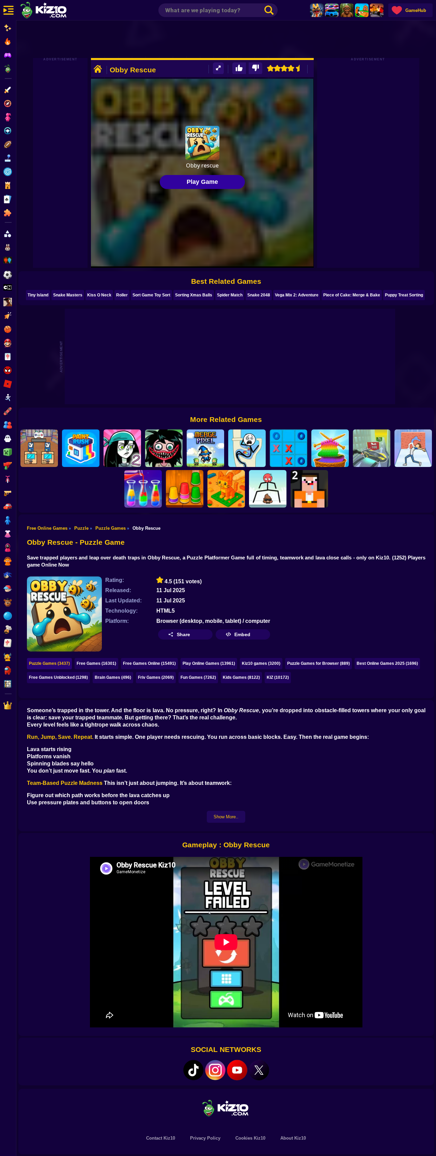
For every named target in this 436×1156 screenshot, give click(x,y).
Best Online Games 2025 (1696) (387, 663)
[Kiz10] (54, 11)
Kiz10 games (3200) (261, 663)
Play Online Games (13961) (209, 663)
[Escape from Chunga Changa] (347, 10)
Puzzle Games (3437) (49, 663)
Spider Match (230, 295)
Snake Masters (67, 295)
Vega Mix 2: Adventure (296, 295)
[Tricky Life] (247, 448)
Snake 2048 (258, 295)
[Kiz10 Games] (226, 1107)
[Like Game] (239, 68)
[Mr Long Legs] (267, 489)
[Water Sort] (143, 489)
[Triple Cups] (184, 489)
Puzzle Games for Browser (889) (318, 663)
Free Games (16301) (96, 663)
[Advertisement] (226, 39)
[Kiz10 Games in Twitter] (259, 1070)
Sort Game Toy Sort (151, 295)
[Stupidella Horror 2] (164, 448)
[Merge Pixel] (205, 448)
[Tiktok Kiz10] (193, 1070)
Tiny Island (38, 295)
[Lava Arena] (377, 10)
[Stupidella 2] (122, 448)
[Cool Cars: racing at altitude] (371, 448)
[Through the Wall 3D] (413, 448)
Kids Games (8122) (241, 677)
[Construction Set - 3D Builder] (226, 489)
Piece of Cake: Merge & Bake (351, 295)
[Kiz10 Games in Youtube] (237, 1070)
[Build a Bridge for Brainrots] (362, 10)
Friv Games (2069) (156, 677)
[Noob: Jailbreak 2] (309, 489)
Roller (122, 295)
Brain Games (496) (113, 677)
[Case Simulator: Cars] (332, 10)
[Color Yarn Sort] (330, 448)
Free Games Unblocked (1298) (58, 677)
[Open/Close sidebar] (8, 10)
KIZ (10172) (278, 677)
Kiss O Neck (99, 295)
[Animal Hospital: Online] (317, 10)
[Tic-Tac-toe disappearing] (288, 448)
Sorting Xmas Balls (193, 295)
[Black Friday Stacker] (39, 448)
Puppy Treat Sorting (404, 295)
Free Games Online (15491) (149, 663)
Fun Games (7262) (198, 677)
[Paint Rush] (80, 448)
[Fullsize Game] (218, 68)
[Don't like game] (255, 68)
